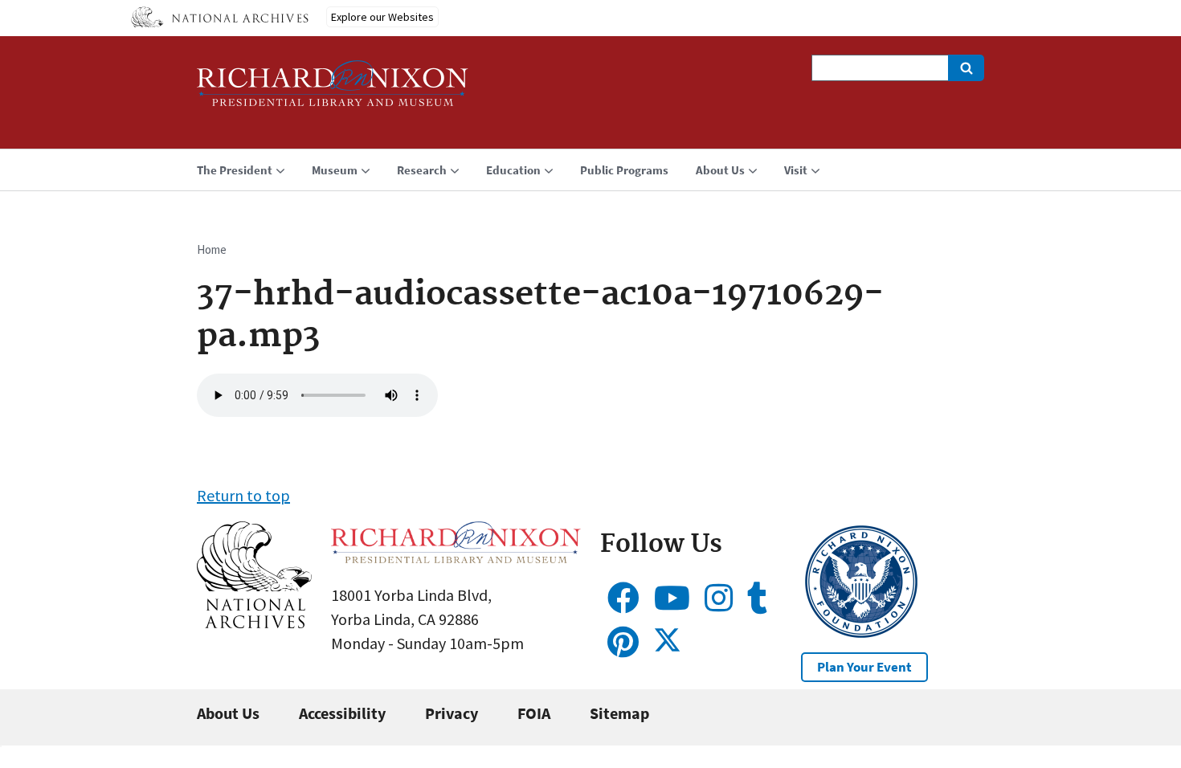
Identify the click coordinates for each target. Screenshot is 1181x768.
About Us (228, 713)
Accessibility (342, 713)
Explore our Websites (382, 17)
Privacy (451, 713)
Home (212, 249)
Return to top (243, 495)
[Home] (332, 90)
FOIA (533, 713)
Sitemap (619, 713)
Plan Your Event (864, 667)
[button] (254, 622)
